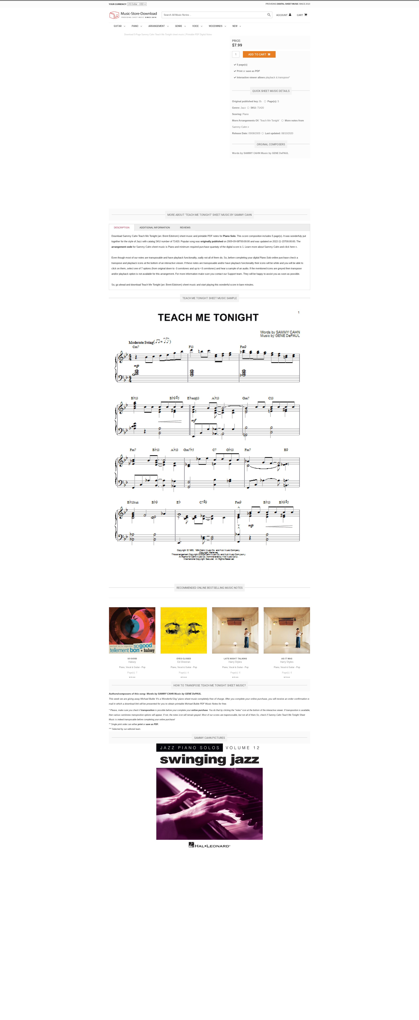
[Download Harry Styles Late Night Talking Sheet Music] (235, 630)
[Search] (269, 15)
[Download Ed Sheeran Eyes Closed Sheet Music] (184, 630)
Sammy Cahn (239, 126)
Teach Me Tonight (269, 120)
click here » (290, 246)
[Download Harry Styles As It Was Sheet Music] (287, 630)
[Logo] (133, 15)
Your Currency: (118, 4)
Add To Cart (258, 54)
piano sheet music (187, 698)
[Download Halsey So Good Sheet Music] (132, 630)
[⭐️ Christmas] (242, 26)
